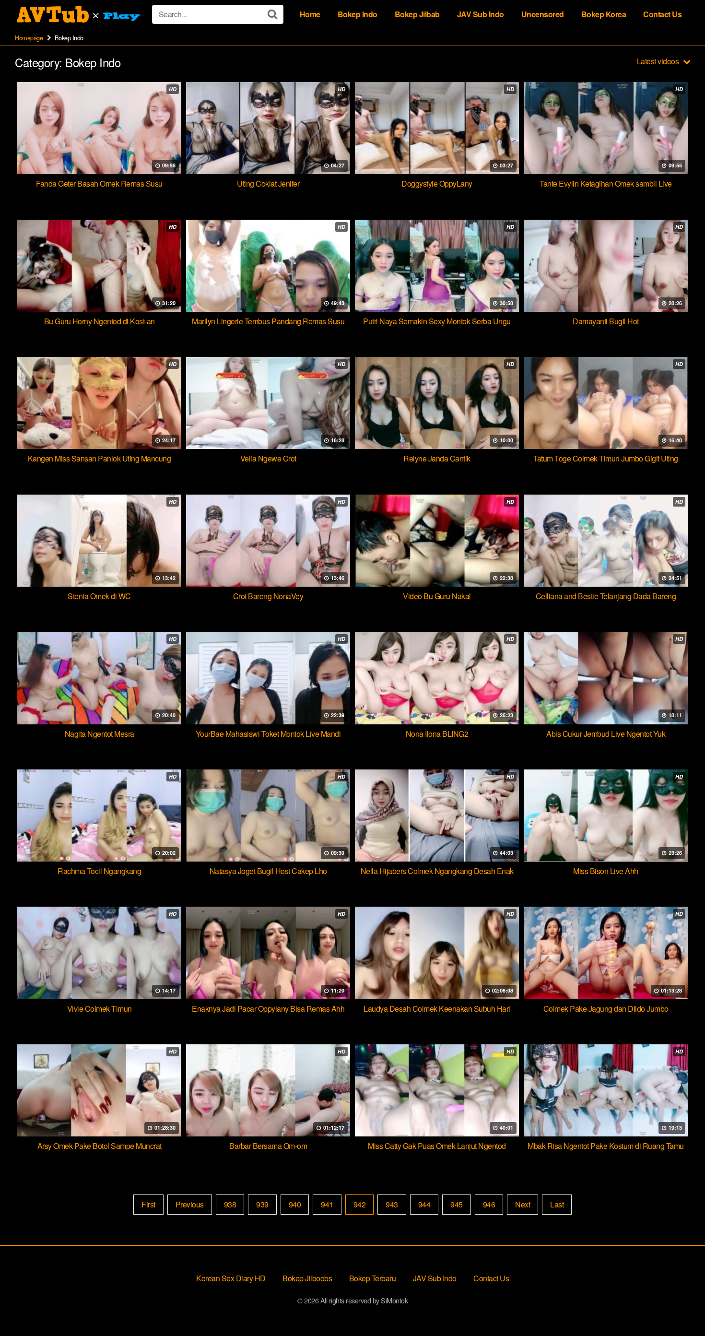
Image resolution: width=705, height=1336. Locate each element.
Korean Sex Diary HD (231, 1278)
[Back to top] (678, 1305)
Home (310, 14)
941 (327, 1204)
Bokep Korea (603, 14)
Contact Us (662, 14)
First (148, 1204)
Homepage (29, 37)
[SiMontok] (79, 14)
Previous (190, 1204)
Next (522, 1204)
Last (557, 1204)
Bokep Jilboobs (307, 1278)
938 (230, 1204)
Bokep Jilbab (417, 14)
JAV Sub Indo (480, 14)
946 (489, 1204)
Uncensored (542, 14)
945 (456, 1204)
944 (424, 1204)
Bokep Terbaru (372, 1278)
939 (262, 1204)
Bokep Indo (357, 14)
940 (295, 1204)
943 (392, 1204)
